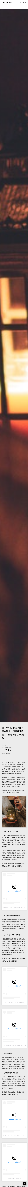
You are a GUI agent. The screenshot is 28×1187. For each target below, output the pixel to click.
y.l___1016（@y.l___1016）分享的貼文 (14, 1002)
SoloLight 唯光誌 (7, 2)
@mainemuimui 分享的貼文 (14, 1178)
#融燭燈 (3, 753)
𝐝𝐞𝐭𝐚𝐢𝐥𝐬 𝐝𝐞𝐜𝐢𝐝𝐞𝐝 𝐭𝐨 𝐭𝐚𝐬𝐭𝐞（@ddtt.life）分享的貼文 (14, 1135)
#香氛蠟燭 (8, 753)
